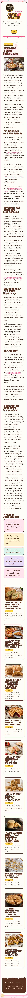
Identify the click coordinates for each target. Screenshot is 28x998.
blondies (20, 177)
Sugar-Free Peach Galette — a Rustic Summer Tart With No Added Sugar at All (13, 644)
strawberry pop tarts (13, 372)
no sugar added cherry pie (13, 277)
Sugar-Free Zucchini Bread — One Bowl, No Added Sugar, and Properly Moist (13, 605)
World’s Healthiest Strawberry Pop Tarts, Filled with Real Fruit (12, 760)
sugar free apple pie (13, 153)
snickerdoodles (9, 177)
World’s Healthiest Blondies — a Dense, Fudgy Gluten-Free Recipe (12, 797)
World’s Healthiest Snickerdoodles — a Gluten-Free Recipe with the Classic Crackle (13, 684)
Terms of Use (19, 982)
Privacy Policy (9, 982)
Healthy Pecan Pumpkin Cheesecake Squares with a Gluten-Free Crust (13, 952)
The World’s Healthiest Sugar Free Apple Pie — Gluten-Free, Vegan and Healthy (12, 912)
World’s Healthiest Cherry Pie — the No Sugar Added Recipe (13, 722)
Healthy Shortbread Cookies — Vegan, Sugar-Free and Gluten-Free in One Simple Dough (13, 837)
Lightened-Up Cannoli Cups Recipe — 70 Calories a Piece (14, 875)
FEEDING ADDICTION (14, 16)
